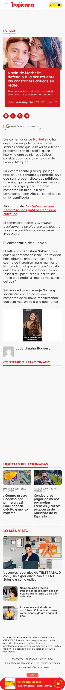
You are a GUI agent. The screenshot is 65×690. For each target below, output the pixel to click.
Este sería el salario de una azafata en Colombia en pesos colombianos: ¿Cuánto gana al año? (38, 611)
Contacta (17, 659)
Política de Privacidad (20, 663)
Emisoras (31, 659)
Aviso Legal (47, 659)
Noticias (9, 31)
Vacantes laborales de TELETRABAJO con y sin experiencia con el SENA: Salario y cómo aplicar (32, 576)
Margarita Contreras (14, 489)
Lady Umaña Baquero (20, 102)
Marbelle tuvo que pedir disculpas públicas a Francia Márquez (29, 210)
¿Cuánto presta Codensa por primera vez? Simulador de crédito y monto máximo (15, 504)
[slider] (32, 677)
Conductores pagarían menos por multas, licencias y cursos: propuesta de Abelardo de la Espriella (47, 505)
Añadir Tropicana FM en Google (25, 126)
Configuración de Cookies (33, 667)
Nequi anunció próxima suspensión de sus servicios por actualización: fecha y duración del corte (39, 592)
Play (58, 683)
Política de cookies (48, 663)
